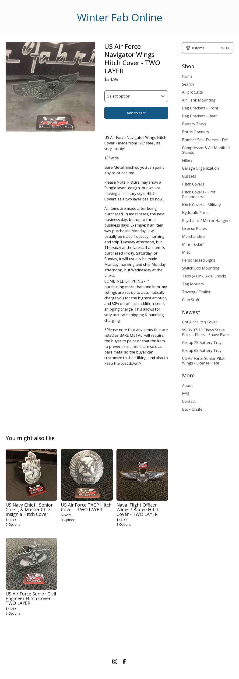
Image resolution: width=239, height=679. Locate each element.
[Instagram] (114, 661)
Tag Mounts (193, 284)
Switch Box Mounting (200, 268)
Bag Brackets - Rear (199, 116)
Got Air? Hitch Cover (199, 322)
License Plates (194, 228)
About (187, 385)
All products (192, 92)
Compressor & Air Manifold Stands (206, 150)
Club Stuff (190, 299)
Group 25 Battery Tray (201, 342)
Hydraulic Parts (195, 212)
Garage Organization (200, 168)
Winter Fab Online (119, 17)
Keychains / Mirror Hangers (206, 220)
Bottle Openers (195, 131)
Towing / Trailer (196, 291)
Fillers (187, 160)
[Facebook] (124, 661)
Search (188, 84)
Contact (189, 401)
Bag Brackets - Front (200, 108)
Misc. (186, 252)
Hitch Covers (193, 184)
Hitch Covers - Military (201, 204)
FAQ (185, 393)
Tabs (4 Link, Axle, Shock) (204, 276)
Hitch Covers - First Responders (198, 194)
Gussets (189, 176)
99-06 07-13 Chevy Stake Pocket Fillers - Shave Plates (206, 332)
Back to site (192, 409)
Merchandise (193, 236)
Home (187, 76)
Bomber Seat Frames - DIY (205, 139)
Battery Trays (194, 123)
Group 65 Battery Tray (201, 350)
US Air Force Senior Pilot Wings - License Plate (203, 361)
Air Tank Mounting (198, 100)
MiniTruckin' (193, 244)
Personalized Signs (198, 260)
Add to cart (136, 113)
